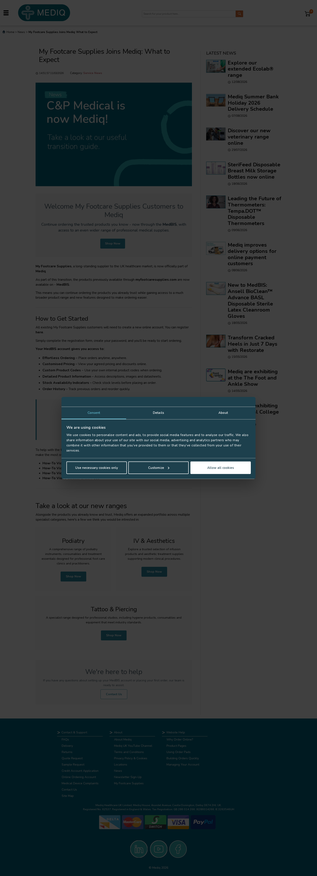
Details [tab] (158, 413)
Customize (156, 468)
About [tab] (223, 413)
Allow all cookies (220, 468)
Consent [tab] (94, 413)
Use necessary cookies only (96, 468)
